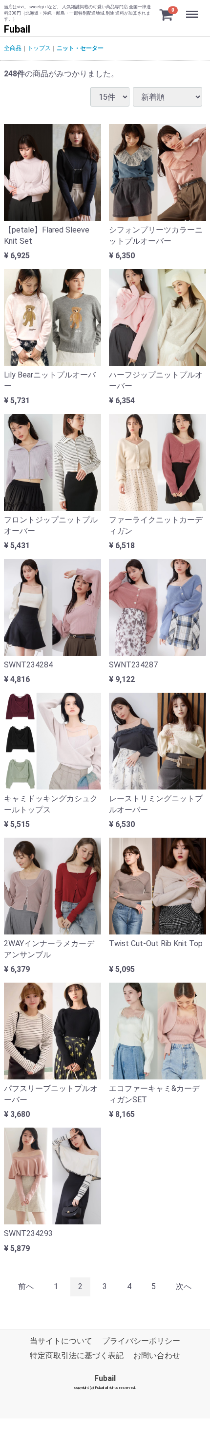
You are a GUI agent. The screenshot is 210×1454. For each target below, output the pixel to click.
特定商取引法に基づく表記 (77, 1355)
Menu (193, 9)
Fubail (17, 29)
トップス (39, 48)
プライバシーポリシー (141, 1341)
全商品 (12, 48)
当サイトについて (61, 1341)
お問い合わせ (156, 1355)
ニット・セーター (80, 48)
